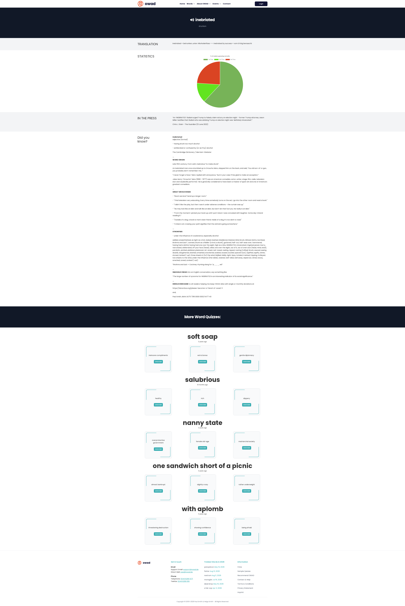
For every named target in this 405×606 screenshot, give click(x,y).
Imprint (241, 592)
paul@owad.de (186, 572)
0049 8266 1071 (187, 579)
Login (261, 4)
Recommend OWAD (246, 575)
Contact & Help (244, 579)
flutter (206, 571)
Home (182, 4)
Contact (227, 4)
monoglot (208, 579)
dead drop (208, 584)
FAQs (240, 567)
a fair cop (208, 588)
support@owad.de (190, 569)
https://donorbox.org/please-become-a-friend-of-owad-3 (198, 288)
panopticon (209, 567)
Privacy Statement (245, 588)
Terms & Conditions (246, 584)
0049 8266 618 (184, 581)
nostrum (207, 575)
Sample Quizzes (244, 571)
